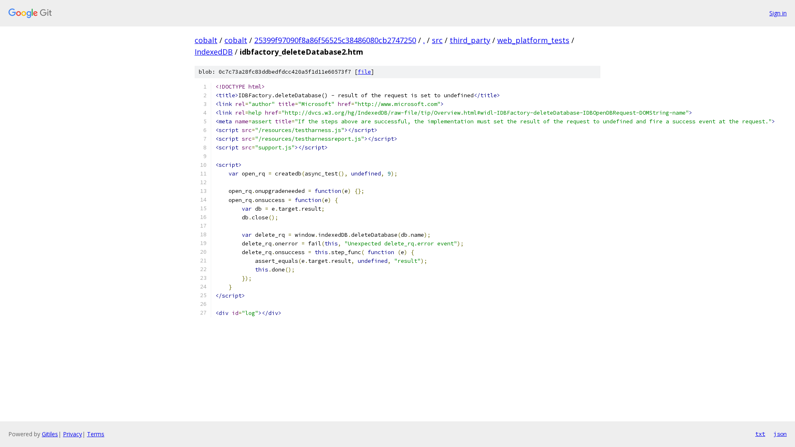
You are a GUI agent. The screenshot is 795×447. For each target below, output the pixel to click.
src (437, 40)
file (364, 71)
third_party (470, 40)
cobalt (206, 40)
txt (760, 433)
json (780, 433)
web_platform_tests (533, 40)
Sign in (778, 13)
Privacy (72, 434)
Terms (95, 434)
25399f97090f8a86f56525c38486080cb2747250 (335, 40)
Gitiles (50, 434)
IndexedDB (214, 52)
